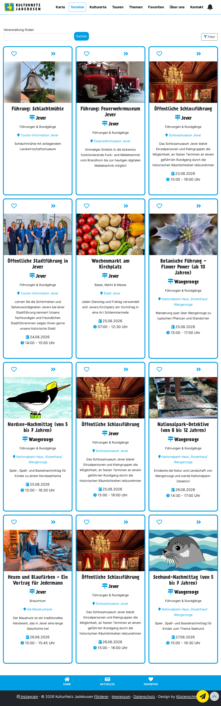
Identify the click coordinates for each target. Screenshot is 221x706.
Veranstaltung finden (18, 30)
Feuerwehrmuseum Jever (112, 141)
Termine (77, 7)
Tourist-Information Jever (39, 135)
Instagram (29, 696)
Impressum (121, 696)
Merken (25, 54)
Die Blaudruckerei (39, 609)
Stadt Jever (112, 293)
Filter (211, 37)
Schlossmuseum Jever (185, 135)
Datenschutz (144, 696)
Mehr (60, 54)
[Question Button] (202, 696)
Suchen (81, 36)
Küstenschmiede (190, 696)
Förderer (101, 696)
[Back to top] (214, 696)
